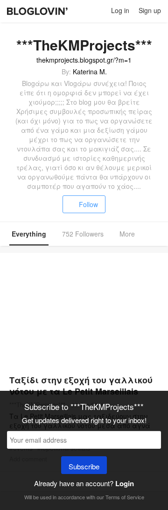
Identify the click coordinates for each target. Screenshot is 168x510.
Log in (120, 10)
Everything (29, 233)
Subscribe (84, 466)
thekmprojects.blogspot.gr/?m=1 (84, 60)
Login (124, 483)
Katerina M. (90, 71)
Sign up (150, 10)
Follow (88, 204)
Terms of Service (124, 497)
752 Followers (83, 233)
